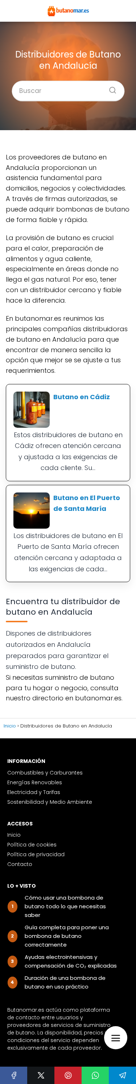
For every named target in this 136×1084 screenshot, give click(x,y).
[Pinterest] (68, 1075)
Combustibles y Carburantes (45, 772)
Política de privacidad (36, 854)
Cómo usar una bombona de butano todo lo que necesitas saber (65, 906)
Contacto (19, 864)
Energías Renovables (34, 782)
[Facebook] (13, 1075)
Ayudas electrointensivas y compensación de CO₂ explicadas (71, 961)
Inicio (14, 834)
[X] (40, 1075)
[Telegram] (122, 1075)
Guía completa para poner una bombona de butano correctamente (67, 935)
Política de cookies (32, 844)
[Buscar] (110, 88)
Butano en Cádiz (81, 396)
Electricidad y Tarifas (33, 792)
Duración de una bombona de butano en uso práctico (65, 982)
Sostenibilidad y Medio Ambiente (49, 802)
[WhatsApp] (95, 1075)
